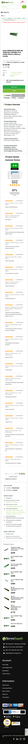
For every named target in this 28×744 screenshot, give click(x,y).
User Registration (7, 667)
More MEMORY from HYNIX (17, 62)
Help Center (5, 685)
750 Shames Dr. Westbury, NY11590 (15, 644)
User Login (5, 664)
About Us (5, 694)
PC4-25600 (17, 18)
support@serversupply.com (13, 653)
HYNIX (8, 62)
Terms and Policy (7, 688)
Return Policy (6, 691)
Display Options (13, 476)
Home (3, 18)
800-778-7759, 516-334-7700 (14, 650)
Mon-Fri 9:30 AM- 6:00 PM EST (14, 647)
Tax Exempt (5, 697)
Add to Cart (14, 87)
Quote (14, 90)
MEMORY (10, 18)
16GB (23, 18)
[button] (26, 732)
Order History (6, 673)
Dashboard (5, 670)
